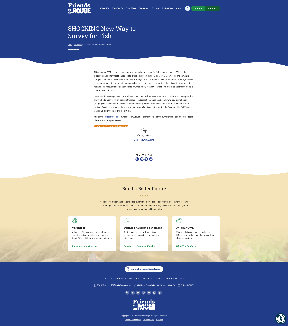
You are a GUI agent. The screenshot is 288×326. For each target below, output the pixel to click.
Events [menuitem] (155, 8)
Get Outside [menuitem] (144, 8)
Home (70, 45)
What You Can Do (185, 246)
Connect (212, 8)
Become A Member (146, 246)
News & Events (147, 140)
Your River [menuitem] (131, 8)
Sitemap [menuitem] (159, 320)
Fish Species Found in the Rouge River (111, 126)
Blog (136, 140)
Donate (198, 8)
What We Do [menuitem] (117, 8)
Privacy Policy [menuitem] (148, 320)
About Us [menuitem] (104, 8)
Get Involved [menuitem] (167, 8)
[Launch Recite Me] (280, 318)
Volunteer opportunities (84, 246)
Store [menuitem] (178, 8)
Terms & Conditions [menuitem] (133, 320)
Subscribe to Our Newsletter (145, 269)
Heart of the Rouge (112, 117)
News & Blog (78, 45)
